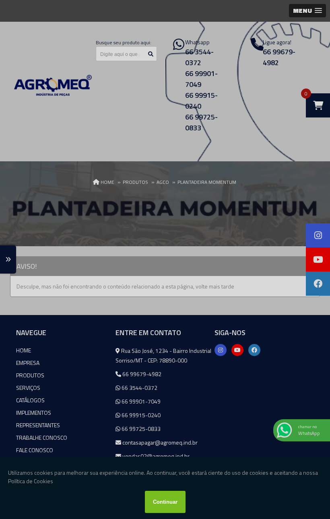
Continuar (165, 502)
